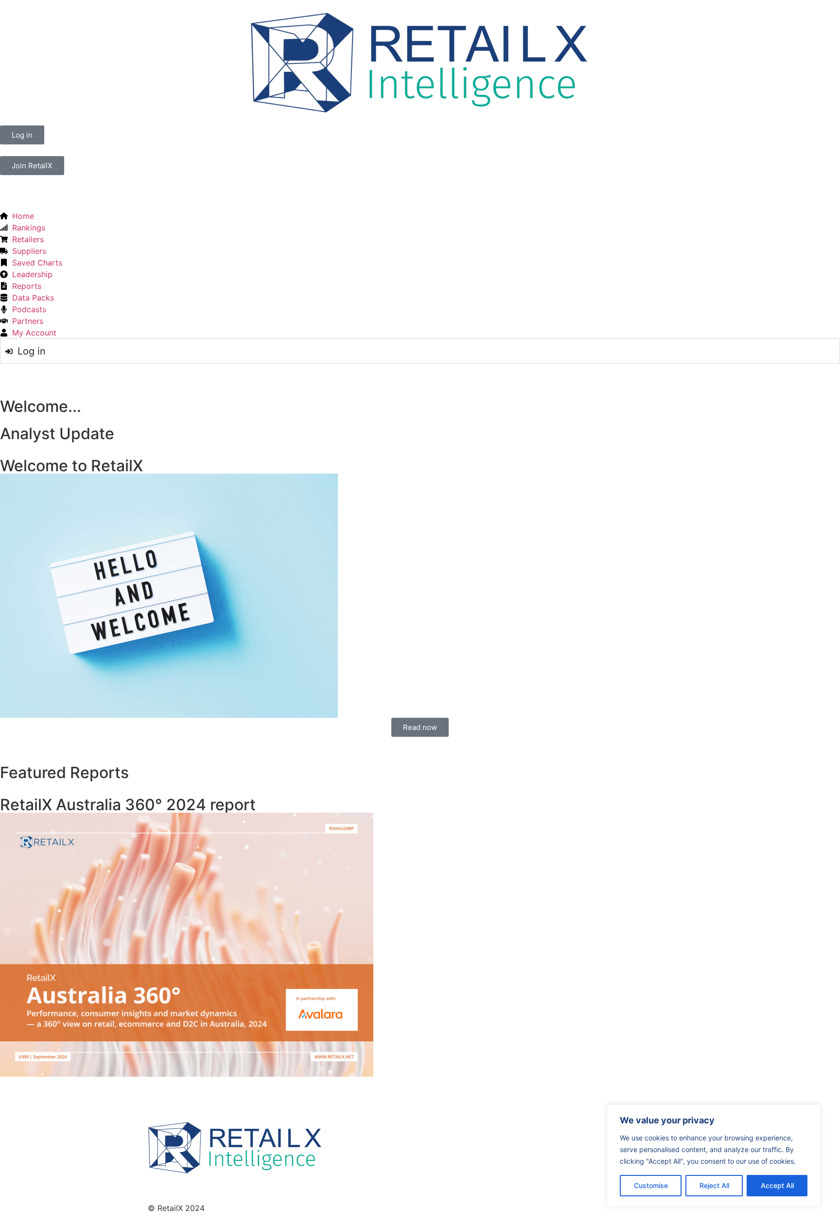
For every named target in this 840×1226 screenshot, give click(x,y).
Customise (651, 1185)
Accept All (777, 1185)
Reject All (714, 1185)
